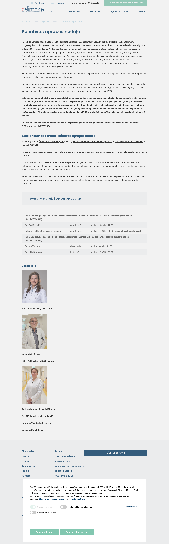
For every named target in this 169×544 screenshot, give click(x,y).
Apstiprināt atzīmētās (77, 532)
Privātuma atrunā (77, 499)
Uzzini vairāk (131, 507)
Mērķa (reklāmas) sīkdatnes (80, 507)
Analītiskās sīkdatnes (46, 512)
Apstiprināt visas (44, 532)
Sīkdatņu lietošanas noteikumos (53, 499)
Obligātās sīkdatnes (45, 507)
